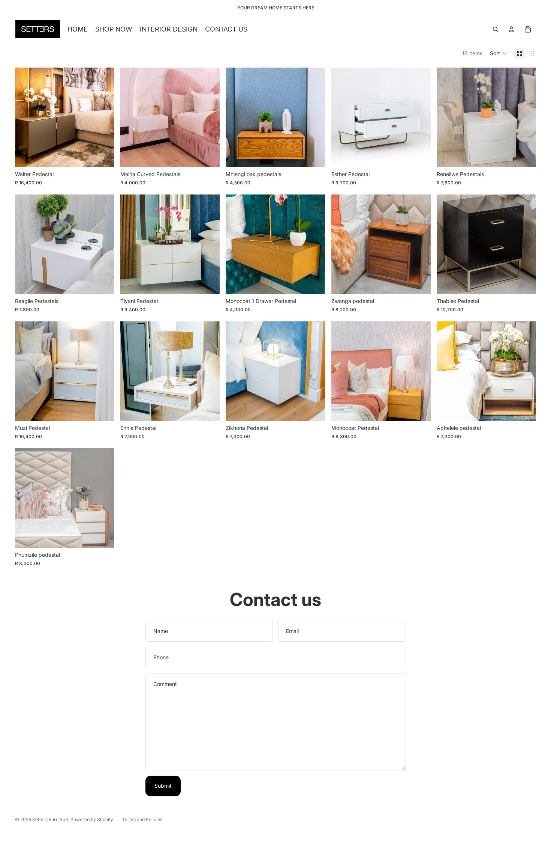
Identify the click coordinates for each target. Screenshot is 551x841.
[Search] (495, 29)
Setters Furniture (50, 819)
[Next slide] (103, 117)
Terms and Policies (142, 819)
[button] (498, 53)
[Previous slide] (26, 117)
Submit (163, 785)
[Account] (511, 29)
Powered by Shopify (91, 819)
